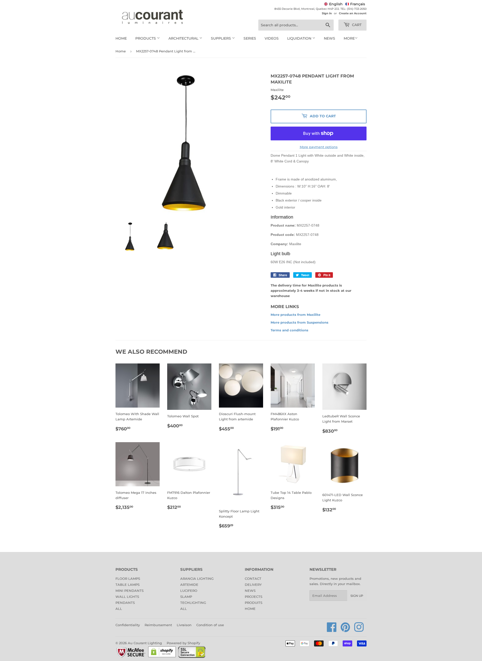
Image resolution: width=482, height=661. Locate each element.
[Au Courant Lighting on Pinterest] (345, 630)
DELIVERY (253, 585)
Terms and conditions (289, 330)
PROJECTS (253, 597)
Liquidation (299, 38)
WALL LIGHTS (127, 597)
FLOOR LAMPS (127, 579)
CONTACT (253, 579)
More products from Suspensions (299, 322)
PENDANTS (125, 603)
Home (121, 38)
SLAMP (186, 597)
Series (250, 38)
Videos (272, 38)
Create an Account (353, 13)
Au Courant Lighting (145, 643)
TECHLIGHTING (193, 603)
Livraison (184, 625)
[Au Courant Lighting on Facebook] (332, 630)
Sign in (327, 13)
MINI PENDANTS (129, 591)
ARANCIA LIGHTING (197, 579)
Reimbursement (158, 625)
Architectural (183, 38)
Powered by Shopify (183, 643)
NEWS (250, 591)
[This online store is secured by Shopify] (162, 657)
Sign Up (356, 596)
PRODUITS (253, 603)
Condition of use (210, 625)
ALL (118, 609)
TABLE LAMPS (127, 585)
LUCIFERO (188, 591)
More (349, 38)
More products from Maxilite (295, 315)
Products (146, 38)
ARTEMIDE (189, 585)
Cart (356, 25)
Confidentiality (127, 625)
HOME (250, 609)
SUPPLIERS (221, 38)
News (329, 38)
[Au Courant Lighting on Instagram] (359, 630)
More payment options (319, 147)
